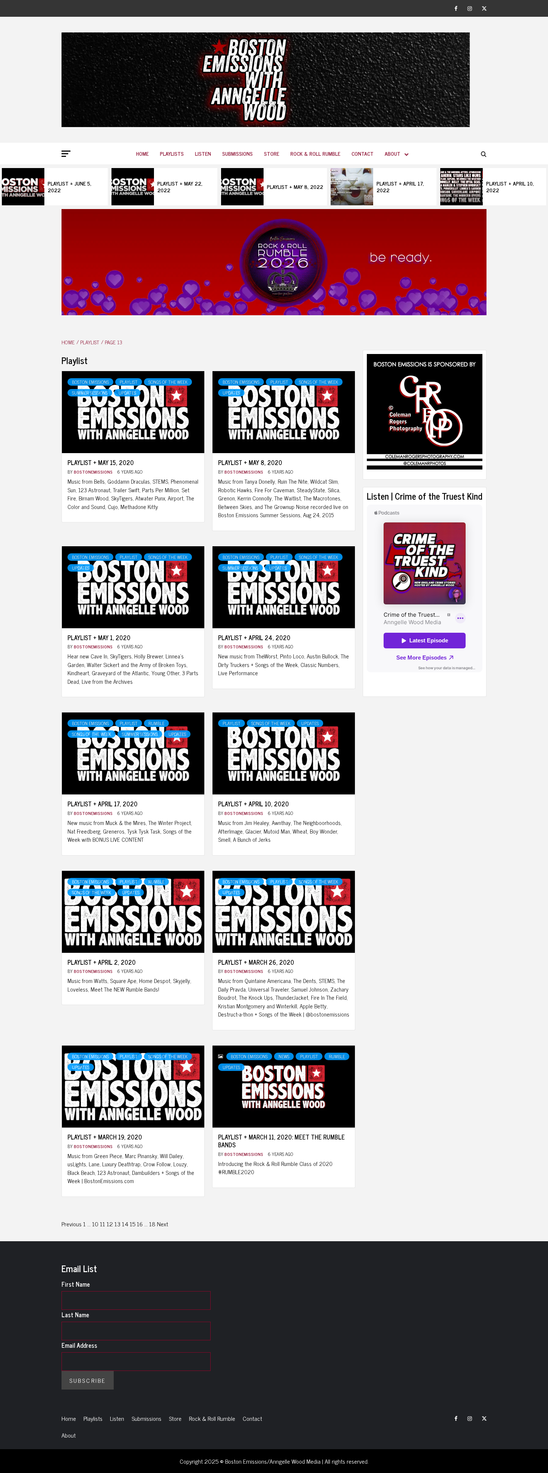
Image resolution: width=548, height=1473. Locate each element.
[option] (55, 186)
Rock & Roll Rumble (315, 153)
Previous (72, 1224)
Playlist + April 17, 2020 (102, 804)
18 (152, 1224)
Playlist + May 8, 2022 (295, 186)
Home (142, 153)
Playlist (129, 382)
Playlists (172, 153)
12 (110, 1224)
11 (102, 1224)
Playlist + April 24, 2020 (254, 637)
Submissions (237, 153)
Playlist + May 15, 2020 (100, 462)
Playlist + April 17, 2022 (400, 186)
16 (140, 1224)
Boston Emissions (90, 382)
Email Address (79, 1345)
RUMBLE (156, 723)
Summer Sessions (90, 392)
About (392, 153)
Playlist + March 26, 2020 (256, 962)
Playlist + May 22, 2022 (179, 186)
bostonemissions (94, 471)
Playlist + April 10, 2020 (253, 804)
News (283, 1056)
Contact (363, 153)
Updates (127, 392)
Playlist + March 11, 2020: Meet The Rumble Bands (281, 1141)
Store (271, 153)
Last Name (75, 1314)
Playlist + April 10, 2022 (510, 186)
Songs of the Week (168, 382)
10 (95, 1224)
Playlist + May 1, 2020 (98, 637)
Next (162, 1224)
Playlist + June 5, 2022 (69, 186)
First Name (76, 1284)
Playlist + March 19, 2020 (104, 1137)
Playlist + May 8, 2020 (250, 462)
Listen (203, 153)
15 (132, 1224)
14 (125, 1224)
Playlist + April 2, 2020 (101, 962)
